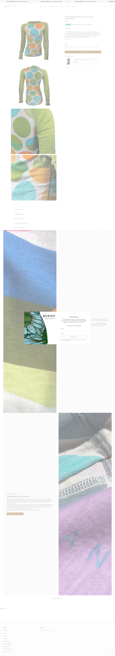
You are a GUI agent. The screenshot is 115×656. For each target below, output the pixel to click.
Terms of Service (64, 340)
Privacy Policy (82, 339)
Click (64, 322)
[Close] (88, 313)
